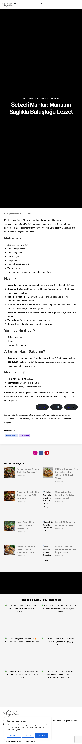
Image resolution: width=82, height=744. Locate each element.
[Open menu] (15, 4)
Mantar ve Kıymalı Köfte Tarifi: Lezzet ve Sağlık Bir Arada (28, 495)
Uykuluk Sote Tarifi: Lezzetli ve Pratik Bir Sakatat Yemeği (64, 495)
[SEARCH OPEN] (42, 4)
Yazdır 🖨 (42, 407)
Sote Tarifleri (24, 436)
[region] (27, 728)
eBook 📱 (70, 407)
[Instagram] (35, 453)
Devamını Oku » (21, 475)
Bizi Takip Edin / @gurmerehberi (41, 599)
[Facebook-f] (41, 453)
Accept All (42, 735)
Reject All (28, 735)
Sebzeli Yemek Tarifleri (31, 98)
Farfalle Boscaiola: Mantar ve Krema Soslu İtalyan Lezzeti (66, 549)
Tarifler (42, 98)
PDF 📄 (56, 407)
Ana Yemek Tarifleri (52, 98)
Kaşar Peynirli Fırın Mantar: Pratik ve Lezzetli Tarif (25, 525)
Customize (14, 735)
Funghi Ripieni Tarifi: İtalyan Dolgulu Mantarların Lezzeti (26, 549)
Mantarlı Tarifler (11, 436)
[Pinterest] (46, 453)
